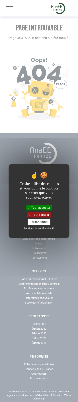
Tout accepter (40, 207)
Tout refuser (40, 215)
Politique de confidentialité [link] (39, 228)
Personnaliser (39, 222)
